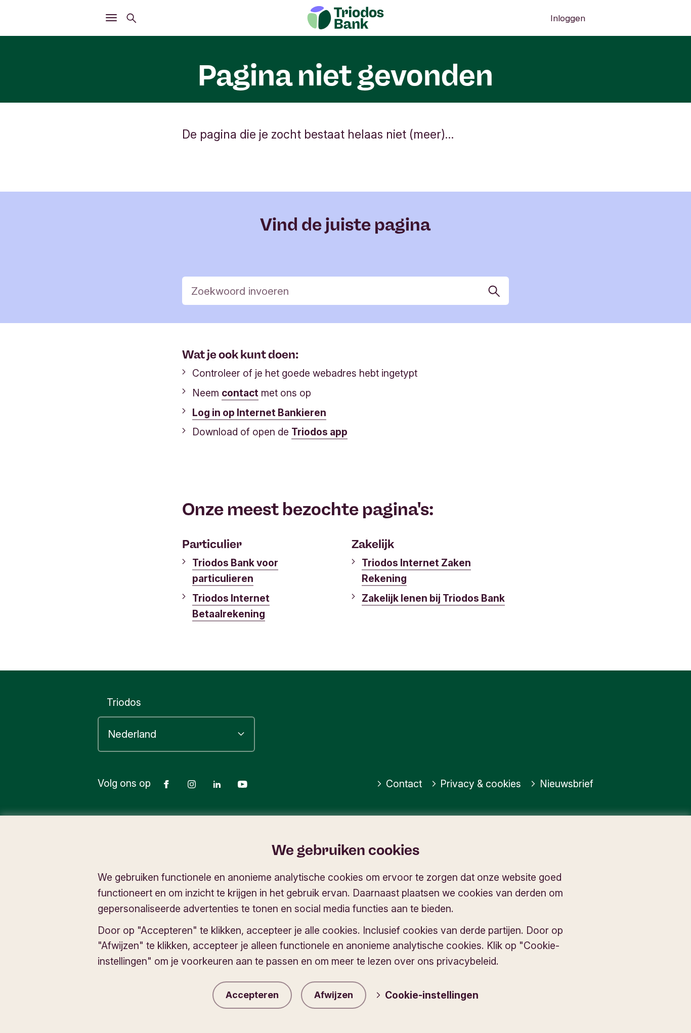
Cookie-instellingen (432, 995)
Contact (404, 784)
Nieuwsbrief (566, 784)
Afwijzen (333, 995)
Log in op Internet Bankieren (259, 413)
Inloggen (567, 18)
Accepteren (252, 995)
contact (240, 393)
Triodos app (319, 432)
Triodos (124, 702)
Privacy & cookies (480, 784)
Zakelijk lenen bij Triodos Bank (433, 598)
